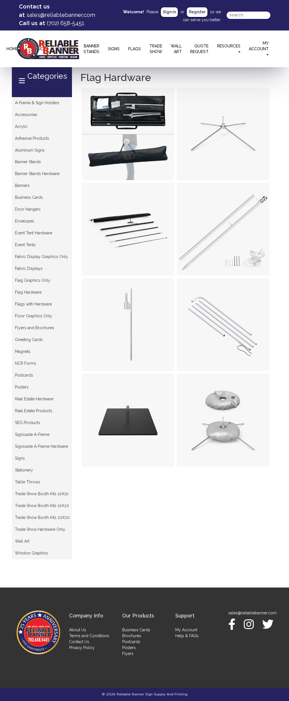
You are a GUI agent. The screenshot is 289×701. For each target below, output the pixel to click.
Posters (129, 647)
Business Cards (136, 630)
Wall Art (176, 49)
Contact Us (79, 641)
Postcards (131, 641)
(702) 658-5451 (65, 23)
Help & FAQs (187, 636)
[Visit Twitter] (269, 624)
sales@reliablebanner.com (61, 15)
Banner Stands (91, 49)
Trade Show (155, 49)
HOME (12, 49)
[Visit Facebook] (233, 624)
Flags (134, 49)
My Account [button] (259, 46)
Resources (228, 46)
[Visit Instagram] (250, 624)
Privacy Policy (82, 647)
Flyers (127, 653)
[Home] (38, 632)
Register (197, 12)
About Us (77, 630)
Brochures (131, 636)
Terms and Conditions (89, 636)
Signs (114, 49)
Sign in (169, 12)
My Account (186, 630)
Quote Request (199, 49)
